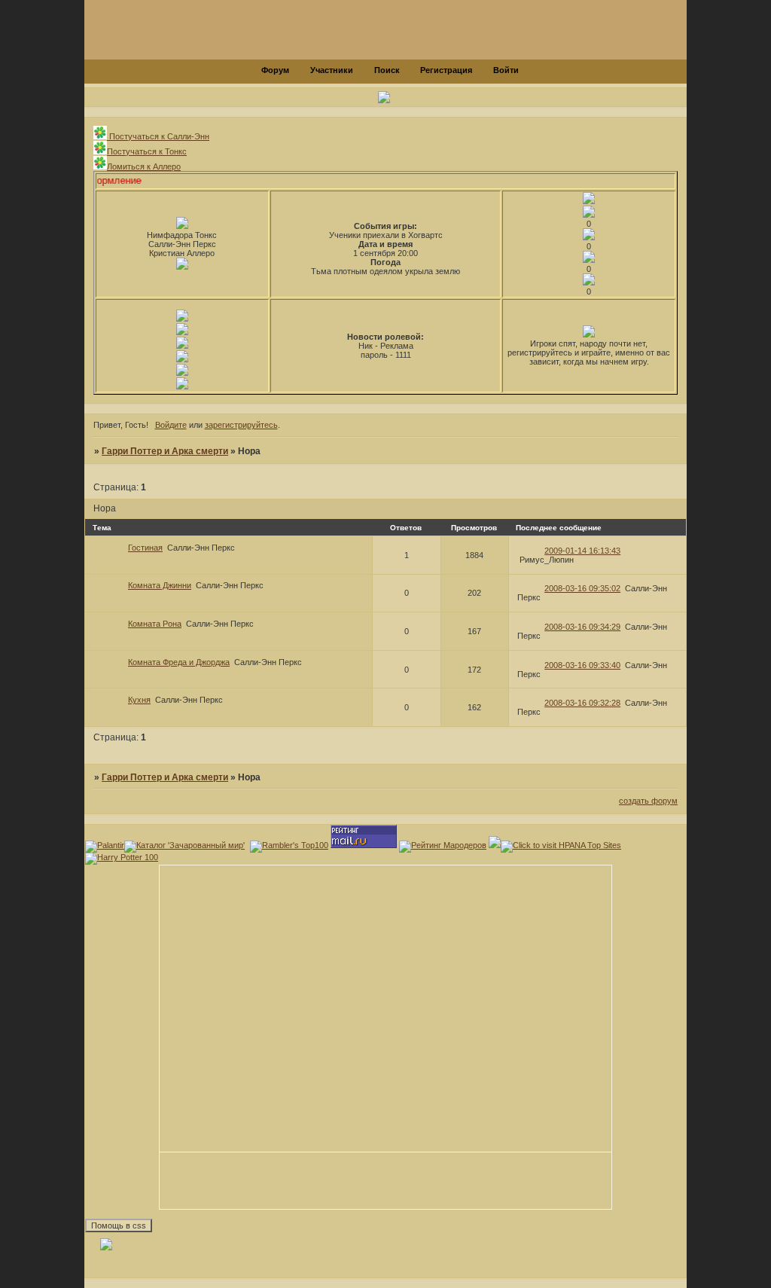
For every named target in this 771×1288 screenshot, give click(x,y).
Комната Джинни (159, 585)
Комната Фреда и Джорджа (179, 662)
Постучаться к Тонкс (147, 151)
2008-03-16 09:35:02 (582, 588)
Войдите (171, 424)
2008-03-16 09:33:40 (582, 665)
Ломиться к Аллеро (144, 166)
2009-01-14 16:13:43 (582, 550)
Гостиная (145, 547)
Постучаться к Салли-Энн (158, 136)
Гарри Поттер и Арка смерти (165, 451)
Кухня (139, 699)
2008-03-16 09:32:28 (582, 702)
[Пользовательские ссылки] (385, 97)
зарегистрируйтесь (241, 424)
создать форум (648, 800)
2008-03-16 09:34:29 (582, 626)
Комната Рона (154, 623)
